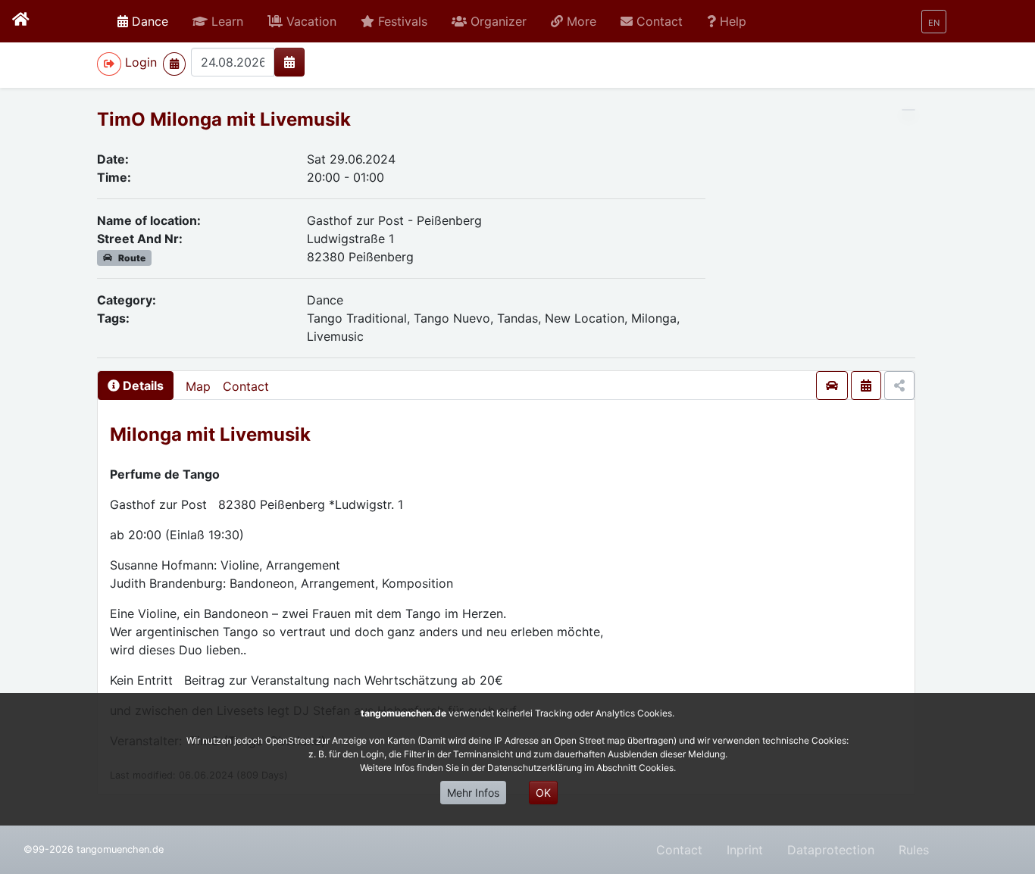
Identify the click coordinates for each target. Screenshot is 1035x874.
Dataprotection (830, 849)
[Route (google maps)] (832, 385)
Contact (246, 386)
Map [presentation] (198, 386)
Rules (914, 849)
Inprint (745, 849)
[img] (289, 62)
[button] (217, 21)
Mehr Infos (473, 792)
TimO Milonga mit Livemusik (224, 119)
